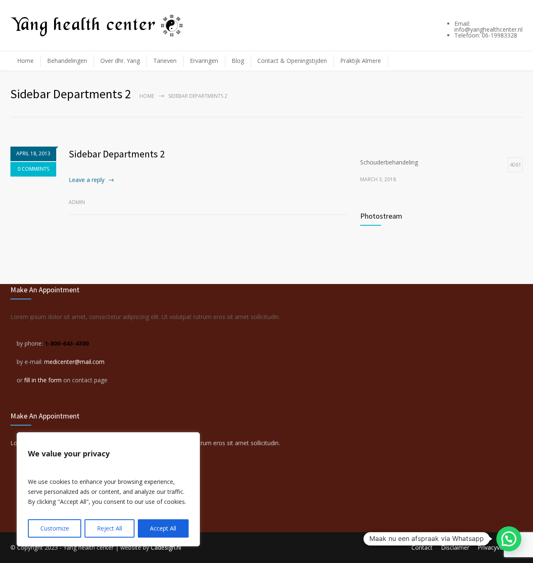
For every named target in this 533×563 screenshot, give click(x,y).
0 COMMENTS (33, 168)
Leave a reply (87, 180)
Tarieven (165, 61)
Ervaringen (204, 61)
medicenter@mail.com (74, 362)
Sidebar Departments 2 (117, 153)
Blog (238, 61)
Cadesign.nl (166, 547)
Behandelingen (67, 61)
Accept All (163, 528)
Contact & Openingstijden (292, 61)
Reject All (109, 528)
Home (25, 61)
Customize (54, 528)
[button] (508, 538)
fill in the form (43, 380)
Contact (422, 547)
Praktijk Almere (360, 61)
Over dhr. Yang (120, 61)
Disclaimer (455, 547)
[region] (108, 489)
